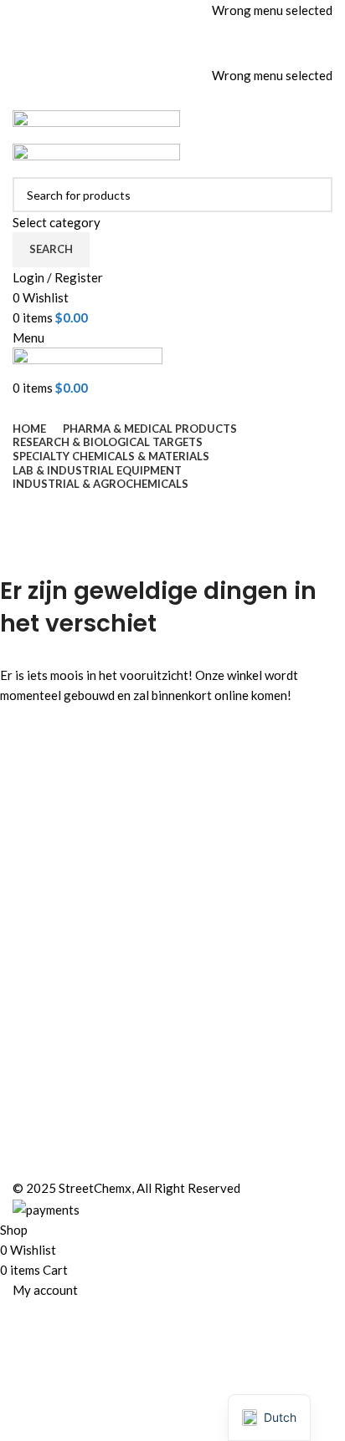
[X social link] (151, 52)
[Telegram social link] (216, 97)
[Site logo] (96, 125)
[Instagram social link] (172, 52)
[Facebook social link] (129, 52)
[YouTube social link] (194, 52)
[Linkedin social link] (194, 97)
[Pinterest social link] (216, 52)
